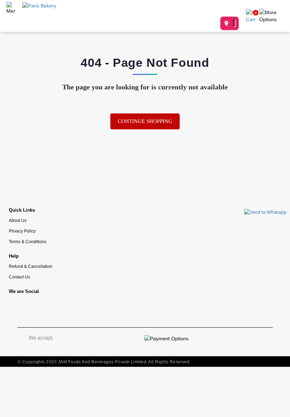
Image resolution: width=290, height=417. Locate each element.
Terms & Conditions (27, 241)
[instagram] (39, 307)
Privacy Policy (22, 231)
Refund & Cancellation (30, 266)
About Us (18, 220)
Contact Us (19, 277)
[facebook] (18, 307)
